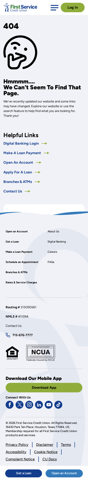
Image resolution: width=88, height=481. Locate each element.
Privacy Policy (17, 444)
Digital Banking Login (25, 143)
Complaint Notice (20, 459)
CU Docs (49, 459)
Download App (44, 387)
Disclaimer (44, 444)
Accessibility (16, 452)
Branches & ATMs (18, 182)
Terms (66, 444)
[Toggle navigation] (54, 7)
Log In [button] (72, 7)
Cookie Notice (46, 452)
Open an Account (67, 474)
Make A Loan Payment (22, 153)
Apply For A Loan (21, 172)
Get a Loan (29, 474)
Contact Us (13, 191)
